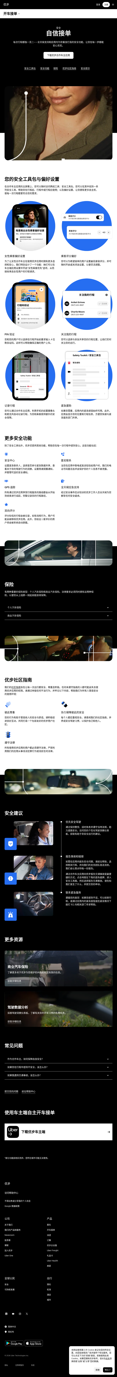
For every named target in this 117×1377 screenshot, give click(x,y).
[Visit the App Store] (34, 1343)
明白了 (108, 1370)
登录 (98, 4)
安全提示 (85, 68)
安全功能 (44, 68)
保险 (55, 68)
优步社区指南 (69, 68)
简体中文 (12, 1326)
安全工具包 (30, 68)
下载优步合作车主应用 (58, 55)
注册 (106, 4)
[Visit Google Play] (14, 1343)
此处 (108, 1358)
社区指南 (16, 687)
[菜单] (113, 4)
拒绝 (98, 1370)
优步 (6, 4)
